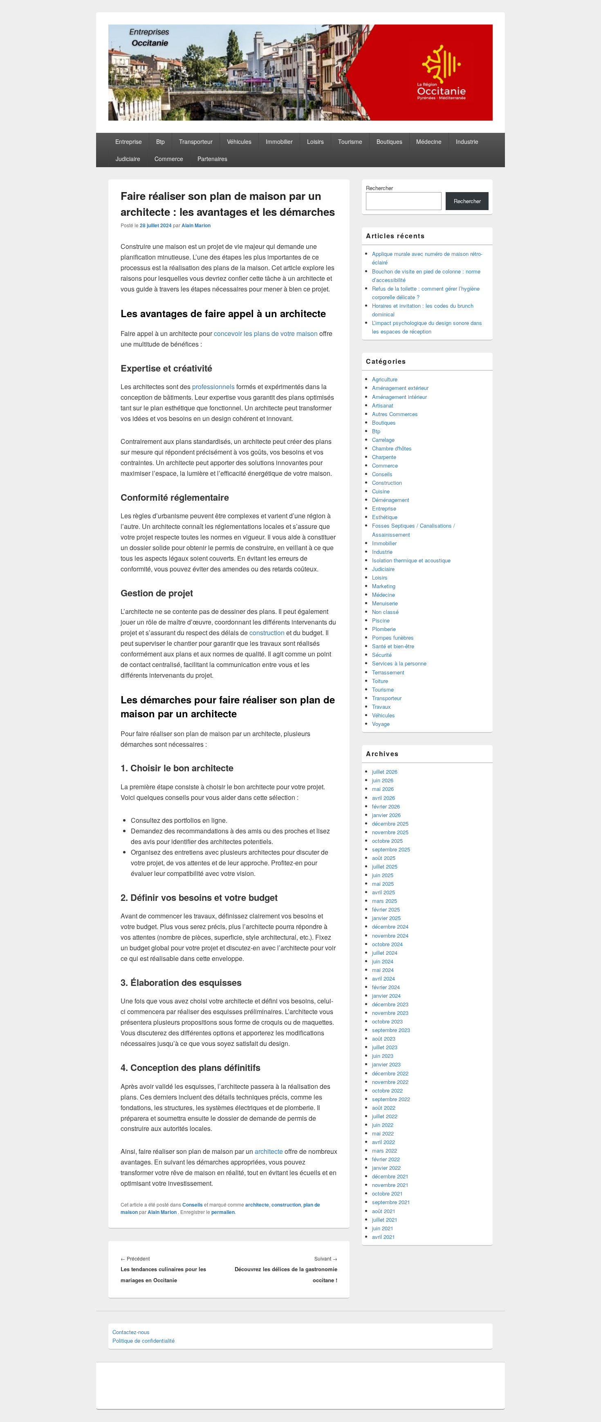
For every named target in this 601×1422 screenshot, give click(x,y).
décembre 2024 (390, 926)
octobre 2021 (387, 1193)
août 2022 (383, 1107)
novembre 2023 (390, 1013)
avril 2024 (383, 978)
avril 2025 (383, 892)
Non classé (385, 612)
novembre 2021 (390, 1185)
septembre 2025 (391, 849)
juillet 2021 (384, 1219)
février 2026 (386, 806)
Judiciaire (128, 159)
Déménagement (390, 500)
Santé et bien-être (393, 646)
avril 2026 (383, 798)
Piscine (381, 620)
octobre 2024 (387, 944)
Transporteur (196, 141)
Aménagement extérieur (400, 388)
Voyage (381, 724)
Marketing (383, 586)
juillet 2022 (384, 1116)
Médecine (429, 141)
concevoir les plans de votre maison (266, 333)
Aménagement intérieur (399, 397)
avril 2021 (383, 1237)
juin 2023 (382, 1055)
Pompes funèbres (393, 637)
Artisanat (382, 405)
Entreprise (128, 141)
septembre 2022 (391, 1099)
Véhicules (239, 141)
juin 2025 (382, 875)
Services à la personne (399, 663)
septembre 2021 (391, 1202)
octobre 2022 (387, 1090)
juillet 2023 (384, 1047)
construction (267, 632)
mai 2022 (383, 1133)
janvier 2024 (386, 995)
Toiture (380, 681)
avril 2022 (383, 1142)
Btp (160, 141)
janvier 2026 (386, 815)
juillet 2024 (384, 952)
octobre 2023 (387, 1021)
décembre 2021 (390, 1176)
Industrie (467, 141)
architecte (269, 1151)
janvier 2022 (386, 1167)
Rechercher (379, 188)
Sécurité (382, 654)
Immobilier (279, 141)
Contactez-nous (131, 1332)
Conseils (192, 1204)
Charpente (384, 457)
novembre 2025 (390, 832)
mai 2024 (383, 970)
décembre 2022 (390, 1073)
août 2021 (383, 1211)
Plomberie (384, 629)
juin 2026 (382, 780)
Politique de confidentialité (143, 1340)
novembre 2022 (390, 1082)
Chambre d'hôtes (392, 448)
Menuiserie (385, 603)
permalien (223, 1212)
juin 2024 (382, 961)
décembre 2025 (390, 823)
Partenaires (212, 159)
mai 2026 (383, 789)
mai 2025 (383, 883)
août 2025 (383, 858)
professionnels (213, 386)
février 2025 (386, 909)
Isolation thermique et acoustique (411, 560)
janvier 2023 (386, 1064)
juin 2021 (382, 1228)
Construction (387, 482)
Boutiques (389, 141)
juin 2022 (382, 1125)
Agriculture (384, 379)
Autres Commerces (395, 414)
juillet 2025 (384, 866)
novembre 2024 (390, 935)
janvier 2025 (386, 918)
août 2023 (383, 1038)
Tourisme (350, 141)
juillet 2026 (384, 771)
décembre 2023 (390, 1004)
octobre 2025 (387, 840)
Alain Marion (196, 225)
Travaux (381, 706)
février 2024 (386, 987)
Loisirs (315, 141)
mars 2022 (384, 1150)
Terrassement (388, 672)
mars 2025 (384, 901)
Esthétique (384, 517)
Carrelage (383, 439)
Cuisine (381, 491)
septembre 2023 (391, 1030)
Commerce (169, 159)
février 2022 (386, 1159)
